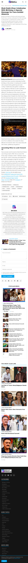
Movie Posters (5, 518)
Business (4, 489)
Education (4, 498)
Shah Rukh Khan (6, 190)
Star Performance (6, 531)
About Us (4, 548)
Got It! (4, 561)
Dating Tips (4, 496)
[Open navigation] (2, 2)
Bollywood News (8, 5)
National (4, 522)
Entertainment (19, 186)
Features (4, 501)
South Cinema (5, 529)
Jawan (8, 188)
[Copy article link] (20, 281)
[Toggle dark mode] (25, 2)
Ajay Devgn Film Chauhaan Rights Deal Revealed (15, 354)
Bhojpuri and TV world (12, 176)
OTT (3, 524)
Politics (3, 525)
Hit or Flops (4, 505)
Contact (4, 550)
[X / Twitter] (5, 475)
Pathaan (19, 188)
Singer (3, 527)
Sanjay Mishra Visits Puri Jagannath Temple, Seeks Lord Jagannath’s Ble (16, 345)
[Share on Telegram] (14, 281)
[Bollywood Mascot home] (12, 2)
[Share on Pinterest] (17, 281)
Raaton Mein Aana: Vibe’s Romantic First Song (15, 319)
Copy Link (5, 199)
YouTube (7, 179)
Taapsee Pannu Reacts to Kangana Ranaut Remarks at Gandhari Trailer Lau (16, 335)
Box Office (4, 487)
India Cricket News (6, 508)
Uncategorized (5, 539)
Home (2, 5)
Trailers (3, 538)
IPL (3, 515)
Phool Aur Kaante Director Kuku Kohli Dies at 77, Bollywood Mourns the (17, 330)
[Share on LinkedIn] (8, 281)
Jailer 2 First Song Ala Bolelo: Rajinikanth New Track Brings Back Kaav (16, 350)
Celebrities (4, 491)
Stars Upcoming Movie (7, 532)
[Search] (23, 2)
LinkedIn (16, 196)
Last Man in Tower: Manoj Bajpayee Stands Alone (15, 314)
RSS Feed (4, 553)
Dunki (13, 186)
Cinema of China (6, 492)
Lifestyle (4, 517)
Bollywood (7, 174)
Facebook (5, 196)
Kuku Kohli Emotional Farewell (16, 323)
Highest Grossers (6, 503)
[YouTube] (8, 475)
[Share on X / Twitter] (5, 281)
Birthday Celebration (7, 184)
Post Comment (8, 276)
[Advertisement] (10, 46)
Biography (4, 484)
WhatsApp (23, 196)
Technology (4, 534)
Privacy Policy (17, 558)
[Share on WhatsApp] (11, 281)
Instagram (18, 179)
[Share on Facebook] (2, 281)
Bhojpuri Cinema (6, 482)
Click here (8, 172)
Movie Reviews (5, 520)
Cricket (3, 494)
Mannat (14, 188)
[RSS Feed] (14, 475)
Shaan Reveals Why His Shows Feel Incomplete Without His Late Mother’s (16, 340)
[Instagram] (11, 475)
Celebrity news (6, 186)
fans (4, 188)
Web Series (4, 541)
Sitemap (4, 555)
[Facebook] (2, 475)
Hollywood (13, 174)
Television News (5, 536)
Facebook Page (10, 178)
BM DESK (14, 210)
